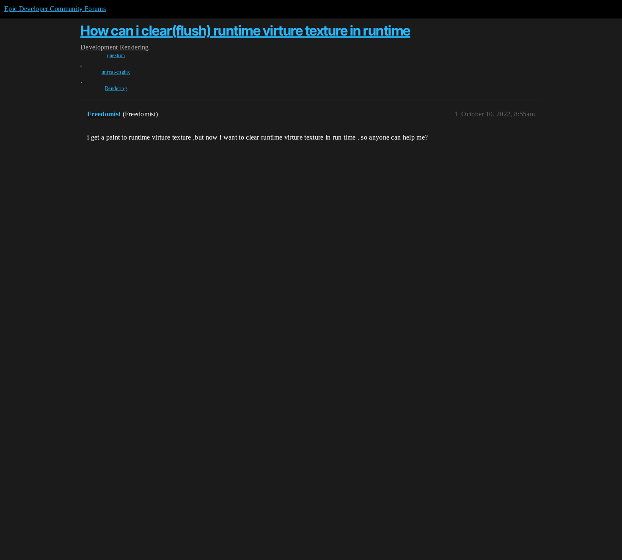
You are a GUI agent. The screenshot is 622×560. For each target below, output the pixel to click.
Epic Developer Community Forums (55, 8)
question (116, 55)
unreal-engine (116, 72)
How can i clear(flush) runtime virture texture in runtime (245, 30)
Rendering (116, 88)
